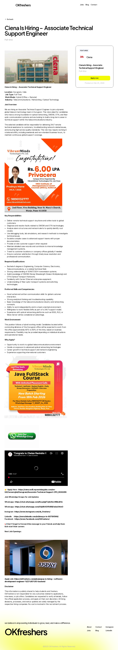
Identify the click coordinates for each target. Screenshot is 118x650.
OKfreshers (23, 4)
